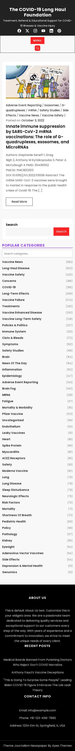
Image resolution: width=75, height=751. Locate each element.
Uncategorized (13, 420)
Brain (6, 357)
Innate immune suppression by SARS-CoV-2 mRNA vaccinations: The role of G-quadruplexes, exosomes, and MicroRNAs (37, 137)
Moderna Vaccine (15, 471)
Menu (37, 40)
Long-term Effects (15, 293)
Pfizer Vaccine (12, 414)
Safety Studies (50, 110)
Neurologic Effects (15, 496)
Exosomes (51, 105)
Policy (6, 528)
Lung (5, 477)
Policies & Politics (14, 325)
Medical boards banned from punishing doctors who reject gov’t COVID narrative (37, 662)
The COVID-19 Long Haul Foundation (37, 12)
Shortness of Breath (17, 515)
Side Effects (10, 559)
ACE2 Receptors (13, 458)
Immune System (14, 331)
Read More (19, 202)
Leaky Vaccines (13, 433)
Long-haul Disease (15, 268)
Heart (6, 439)
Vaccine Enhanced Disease (22, 312)
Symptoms (10, 344)
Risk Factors (11, 502)
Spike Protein (11, 445)
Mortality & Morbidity (17, 407)
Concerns (9, 281)
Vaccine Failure (13, 300)
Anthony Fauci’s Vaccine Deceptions (37, 672)
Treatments (11, 306)
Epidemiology (12, 376)
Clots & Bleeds (12, 338)
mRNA (32, 110)
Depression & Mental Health (22, 566)
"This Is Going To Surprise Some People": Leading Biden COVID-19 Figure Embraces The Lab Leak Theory (37, 685)
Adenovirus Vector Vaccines (23, 553)
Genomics (9, 572)
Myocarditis (10, 452)
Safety (7, 464)
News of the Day (14, 363)
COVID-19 (9, 287)
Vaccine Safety (53, 115)
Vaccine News (29, 115)
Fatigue (7, 401)
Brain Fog (9, 388)
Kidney (7, 540)
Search (12, 224)
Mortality (8, 509)
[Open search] (37, 48)
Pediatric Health (14, 521)
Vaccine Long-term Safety (21, 319)
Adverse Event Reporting (24, 105)
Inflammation (12, 369)
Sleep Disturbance (15, 490)
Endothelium (11, 426)
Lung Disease (11, 483)
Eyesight (8, 547)
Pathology (9, 534)
